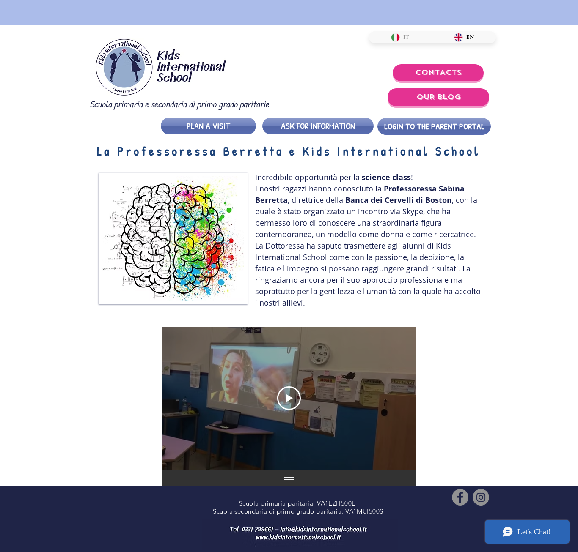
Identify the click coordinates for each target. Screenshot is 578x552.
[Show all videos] (289, 478)
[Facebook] (460, 497)
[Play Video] (289, 398)
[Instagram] (481, 497)
